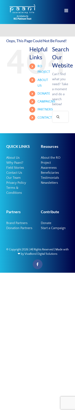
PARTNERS (45, 109)
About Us (13, 158)
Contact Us (14, 173)
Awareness (49, 168)
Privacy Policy (16, 183)
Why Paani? (14, 163)
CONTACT (45, 117)
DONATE (44, 93)
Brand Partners (17, 223)
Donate (46, 223)
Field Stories (15, 168)
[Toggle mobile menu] (66, 10)
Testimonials (50, 178)
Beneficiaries (50, 173)
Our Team (13, 178)
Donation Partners (19, 228)
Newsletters (49, 183)
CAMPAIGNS (46, 101)
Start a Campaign (53, 228)
